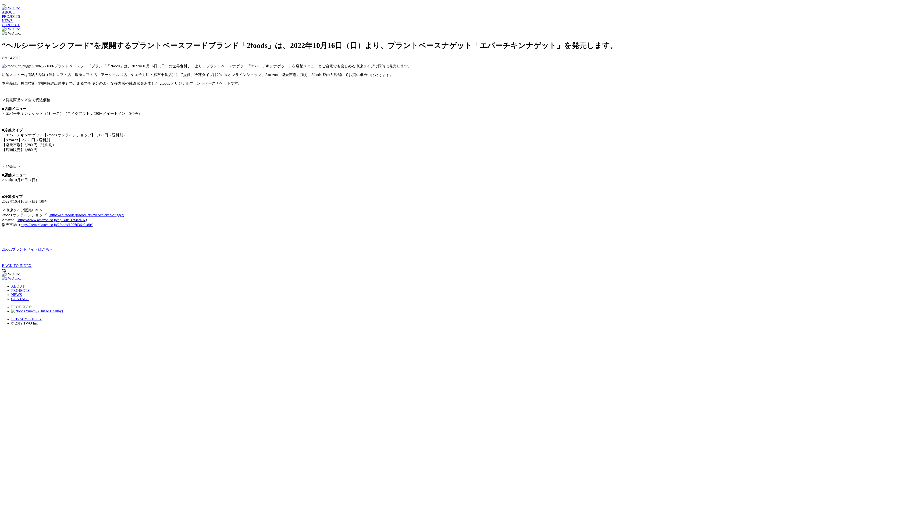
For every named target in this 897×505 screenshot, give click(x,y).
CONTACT (11, 25)
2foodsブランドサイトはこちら (27, 249)
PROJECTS (11, 16)
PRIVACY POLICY (26, 319)
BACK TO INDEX (17, 266)
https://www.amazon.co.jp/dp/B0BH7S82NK (51, 220)
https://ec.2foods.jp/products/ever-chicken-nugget (86, 215)
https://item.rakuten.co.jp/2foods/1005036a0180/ (56, 225)
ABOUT (8, 12)
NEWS (7, 21)
